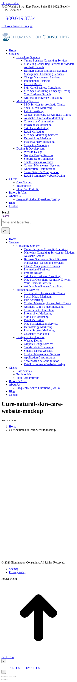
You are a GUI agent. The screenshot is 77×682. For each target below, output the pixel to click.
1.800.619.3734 (18, 18)
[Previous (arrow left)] (2, 679)
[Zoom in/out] (14, 676)
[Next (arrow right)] (6, 679)
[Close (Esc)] (2, 676)
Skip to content (10, 3)
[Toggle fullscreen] (10, 676)
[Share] (6, 676)
